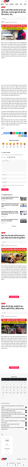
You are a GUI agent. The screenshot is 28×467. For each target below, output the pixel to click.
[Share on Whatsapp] (10, 465)
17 (3, 390)
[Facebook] (22, 459)
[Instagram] (26, 459)
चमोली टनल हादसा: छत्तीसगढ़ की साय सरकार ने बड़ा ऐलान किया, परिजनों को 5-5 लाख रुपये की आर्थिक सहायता (10, 205)
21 (17, 390)
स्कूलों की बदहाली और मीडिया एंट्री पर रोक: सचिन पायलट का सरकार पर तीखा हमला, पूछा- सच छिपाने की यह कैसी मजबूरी (9, 213)
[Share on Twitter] (7, 465)
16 (24, 387)
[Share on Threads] (15, 465)
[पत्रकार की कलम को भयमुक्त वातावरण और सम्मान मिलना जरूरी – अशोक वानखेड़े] (23, 221)
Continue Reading (14, 296)
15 (21, 387)
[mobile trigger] (2, 1)
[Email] (18, 465)
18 (6, 390)
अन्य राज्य (3, 7)
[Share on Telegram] (12, 465)
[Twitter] (24, 459)
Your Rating (4, 157)
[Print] (23, 465)
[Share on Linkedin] (20, 133)
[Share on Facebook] (4, 465)
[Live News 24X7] (6, 1)
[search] (26, 1)
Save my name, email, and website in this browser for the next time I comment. (13, 186)
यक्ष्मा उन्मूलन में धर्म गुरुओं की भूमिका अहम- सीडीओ (10, 424)
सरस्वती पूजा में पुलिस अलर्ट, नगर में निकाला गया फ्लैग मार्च (11, 412)
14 (17, 387)
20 (14, 390)
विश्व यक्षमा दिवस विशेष (5, 425)
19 (10, 390)
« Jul (2, 398)
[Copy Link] (20, 465)
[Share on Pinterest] (14, 133)
